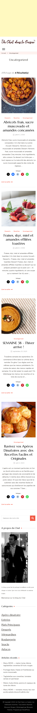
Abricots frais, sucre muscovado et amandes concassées (18, 126)
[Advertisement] (18, 18)
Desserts (7, 118)
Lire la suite (5, 182)
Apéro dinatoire (10, 615)
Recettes (17, 118)
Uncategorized (27, 118)
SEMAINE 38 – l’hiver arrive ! (18, 345)
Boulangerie (8, 639)
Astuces (5, 649)
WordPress (26, 710)
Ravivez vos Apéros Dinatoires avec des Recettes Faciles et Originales (18, 452)
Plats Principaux (10, 624)
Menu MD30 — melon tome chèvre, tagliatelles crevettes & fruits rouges (17, 664)
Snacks (5, 644)
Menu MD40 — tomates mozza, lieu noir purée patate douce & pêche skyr (19, 691)
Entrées (5, 619)
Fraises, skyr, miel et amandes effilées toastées (18, 239)
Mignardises (8, 634)
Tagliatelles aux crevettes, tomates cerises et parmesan (17, 677)
